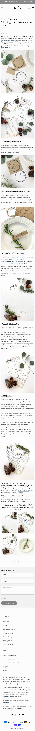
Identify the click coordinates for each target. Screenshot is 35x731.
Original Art (7, 667)
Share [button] (5, 33)
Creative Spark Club (9, 655)
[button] (2, 8)
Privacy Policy (7, 641)
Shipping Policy (8, 633)
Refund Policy (7, 637)
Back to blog (19, 561)
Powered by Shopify (20, 728)
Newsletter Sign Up (9, 629)
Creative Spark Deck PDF (11, 663)
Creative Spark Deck (9, 659)
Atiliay (14, 728)
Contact (6, 621)
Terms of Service (8, 644)
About (5, 625)
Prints (5, 670)
